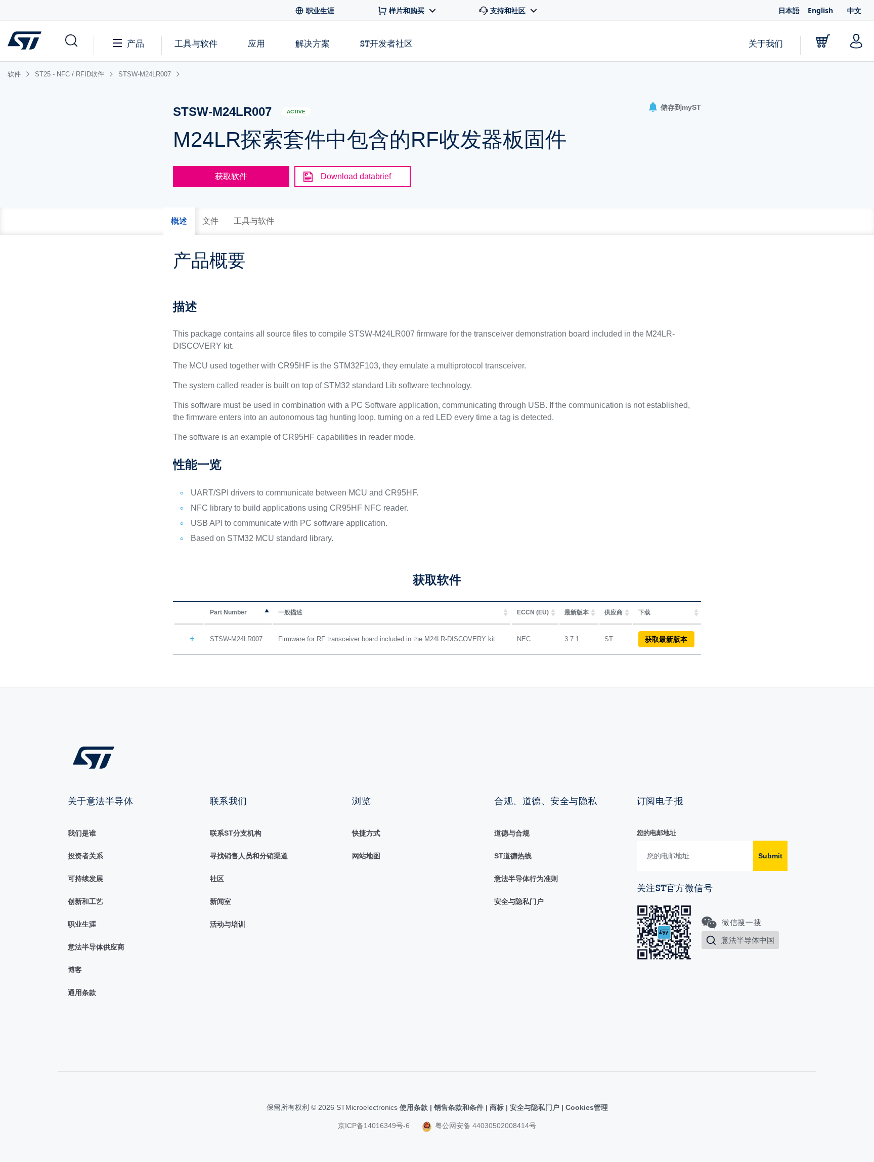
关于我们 (766, 43)
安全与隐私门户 (519, 901)
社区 (217, 879)
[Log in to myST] (856, 41)
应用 (256, 43)
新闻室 (220, 901)
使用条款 (415, 1107)
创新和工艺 (85, 901)
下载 (644, 612)
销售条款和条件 (459, 1107)
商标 (497, 1107)
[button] (70, 41)
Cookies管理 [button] (585, 1107)
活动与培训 (227, 924)
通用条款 (82, 992)
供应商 (613, 612)
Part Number (228, 612)
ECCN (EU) (533, 612)
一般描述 (290, 612)
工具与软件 (195, 43)
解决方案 (312, 43)
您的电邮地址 (656, 833)
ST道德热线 (513, 856)
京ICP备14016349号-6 (374, 1126)
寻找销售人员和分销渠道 (249, 856)
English (820, 10)
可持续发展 (85, 879)
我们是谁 (82, 833)
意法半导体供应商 (96, 947)
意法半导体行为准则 (526, 879)
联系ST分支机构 (235, 833)
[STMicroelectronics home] (27, 40)
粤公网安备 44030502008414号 (484, 1126)
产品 (135, 43)
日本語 (789, 10)
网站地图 (366, 856)
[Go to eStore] (823, 41)
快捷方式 (366, 833)
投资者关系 (85, 856)
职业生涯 (82, 924)
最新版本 (576, 612)
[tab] (179, 221)
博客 (75, 970)
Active (296, 111)
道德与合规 (512, 833)
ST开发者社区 (386, 43)
